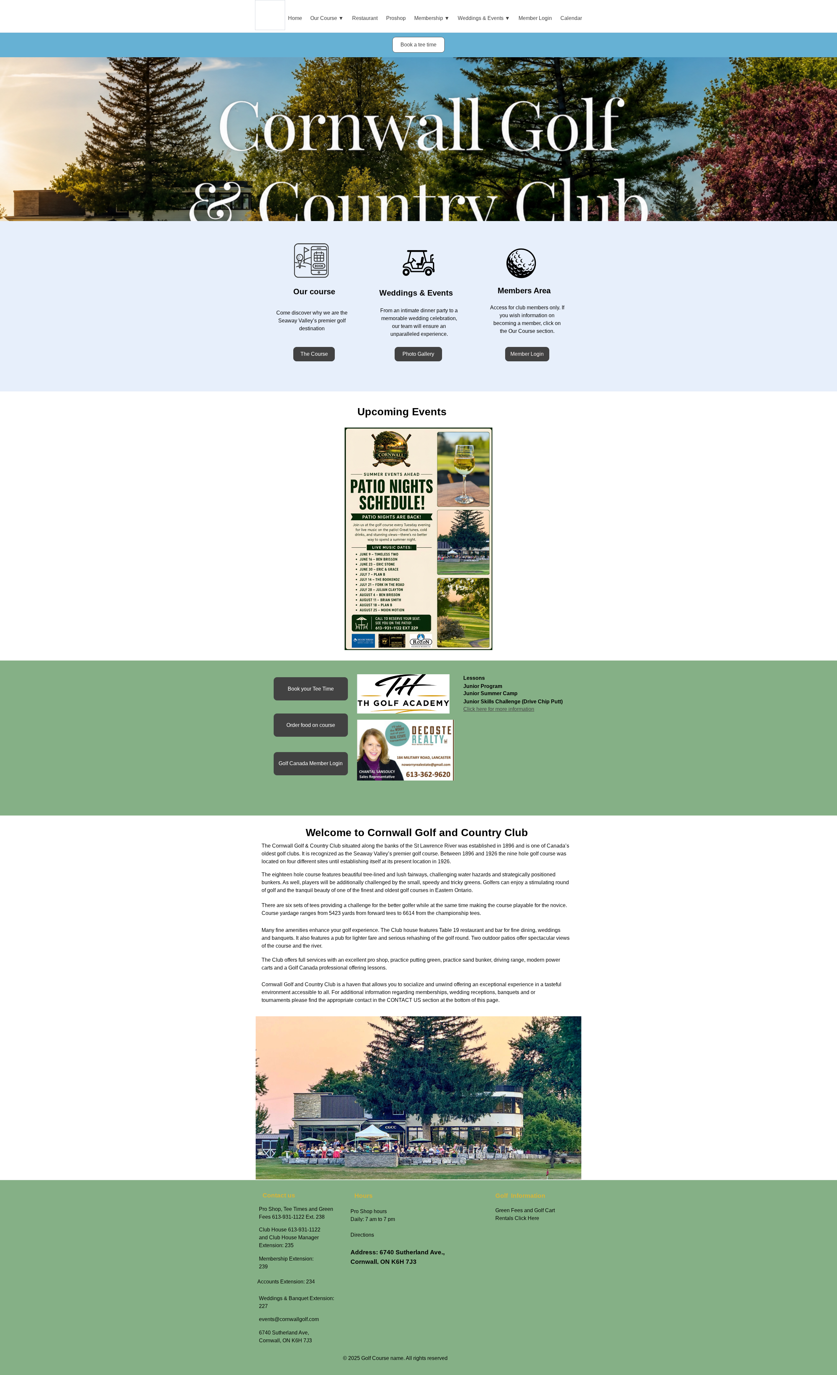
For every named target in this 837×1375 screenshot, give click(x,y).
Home (295, 18)
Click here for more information (498, 709)
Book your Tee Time (311, 689)
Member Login (535, 18)
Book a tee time (418, 44)
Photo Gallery (418, 354)
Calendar (571, 18)
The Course (314, 354)
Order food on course (310, 725)
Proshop (396, 18)
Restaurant (365, 18)
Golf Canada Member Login (311, 763)
